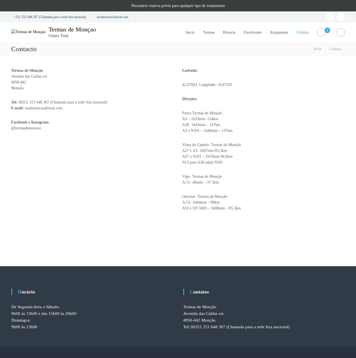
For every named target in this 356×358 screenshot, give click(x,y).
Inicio (190, 32)
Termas (208, 32)
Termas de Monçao (72, 29)
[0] (321, 32)
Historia (229, 32)
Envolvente (252, 32)
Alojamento (279, 32)
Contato (302, 32)
